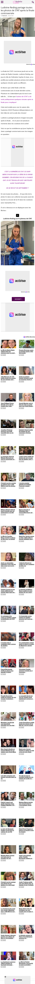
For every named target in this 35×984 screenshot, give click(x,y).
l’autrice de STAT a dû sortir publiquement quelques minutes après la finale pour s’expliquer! (17, 99)
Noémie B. (4, 15)
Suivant (18, 299)
